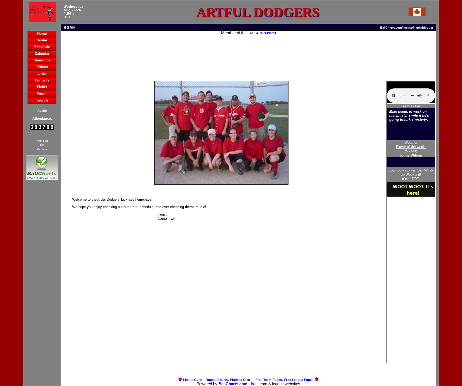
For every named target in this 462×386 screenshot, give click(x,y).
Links (42, 74)
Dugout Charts (217, 380)
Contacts (42, 80)
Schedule (42, 47)
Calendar (42, 54)
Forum (42, 94)
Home (42, 34)
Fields (42, 87)
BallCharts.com (232, 384)
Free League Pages (299, 380)
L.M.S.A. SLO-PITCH (262, 33)
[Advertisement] (42, 274)
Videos (42, 67)
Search (42, 100)
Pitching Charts (241, 380)
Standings (42, 60)
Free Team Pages (269, 380)
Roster (42, 40)
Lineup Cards (193, 380)
